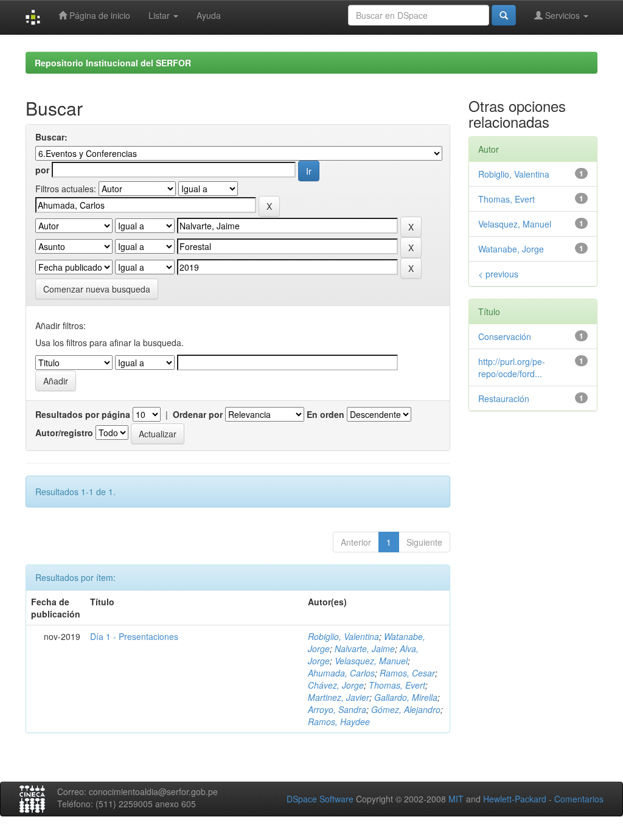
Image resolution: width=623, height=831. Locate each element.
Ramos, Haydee (339, 721)
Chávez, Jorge (336, 685)
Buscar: (51, 137)
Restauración (503, 398)
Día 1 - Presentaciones (134, 636)
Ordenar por (198, 414)
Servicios (562, 15)
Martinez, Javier (338, 697)
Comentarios (579, 799)
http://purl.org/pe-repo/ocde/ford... (511, 367)
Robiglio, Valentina (343, 636)
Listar (160, 15)
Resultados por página (82, 414)
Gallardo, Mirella (405, 697)
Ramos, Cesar (407, 673)
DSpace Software (320, 799)
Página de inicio (98, 15)
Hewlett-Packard (514, 799)
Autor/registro (64, 432)
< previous (498, 274)
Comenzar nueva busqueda (96, 289)
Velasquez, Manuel (371, 661)
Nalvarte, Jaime (365, 648)
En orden (325, 414)
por (42, 170)
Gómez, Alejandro (405, 709)
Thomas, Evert (397, 685)
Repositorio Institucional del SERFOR (113, 63)
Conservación (504, 336)
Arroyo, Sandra (337, 709)
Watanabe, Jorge (511, 249)
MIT (456, 799)
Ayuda (209, 15)
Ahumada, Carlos (341, 673)
